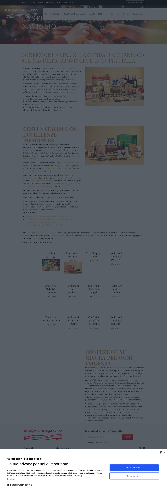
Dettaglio (10, 479)
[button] (56, 485)
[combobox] (161, 452)
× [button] (164, 452)
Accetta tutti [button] (134, 468)
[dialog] (83, 470)
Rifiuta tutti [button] (134, 476)
